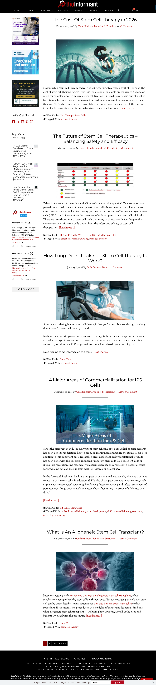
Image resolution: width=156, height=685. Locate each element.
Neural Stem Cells (95, 235)
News (31, 10)
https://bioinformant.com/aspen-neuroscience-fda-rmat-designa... (25, 270)
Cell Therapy (66, 115)
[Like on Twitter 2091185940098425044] (22, 246)
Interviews (78, 10)
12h (26, 223)
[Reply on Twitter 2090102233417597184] (14, 279)
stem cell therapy (69, 119)
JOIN (118, 682)
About (108, 10)
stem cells (137, 511)
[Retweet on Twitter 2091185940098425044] (18, 246)
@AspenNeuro (18, 275)
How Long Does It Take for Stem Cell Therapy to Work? (95, 258)
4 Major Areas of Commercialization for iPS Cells (95, 382)
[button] (78, 682)
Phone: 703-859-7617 (98, 666)
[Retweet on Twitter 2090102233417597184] (18, 279)
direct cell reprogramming (74, 239)
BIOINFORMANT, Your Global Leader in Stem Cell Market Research (90, 663)
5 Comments (127, 148)
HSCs (63, 235)
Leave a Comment (127, 392)
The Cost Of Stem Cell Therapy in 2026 (95, 19)
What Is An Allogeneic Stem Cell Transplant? (95, 532)
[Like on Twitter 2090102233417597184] (22, 279)
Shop (92, 10)
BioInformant (78, 4)
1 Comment (117, 267)
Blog (16, 10)
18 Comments (127, 26)
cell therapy (80, 511)
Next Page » (60, 643)
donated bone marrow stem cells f (113, 604)
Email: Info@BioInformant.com (65, 666)
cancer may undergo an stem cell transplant (100, 596)
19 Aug (27, 253)
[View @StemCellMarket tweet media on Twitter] (22, 242)
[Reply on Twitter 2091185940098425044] (14, 246)
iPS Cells (72, 235)
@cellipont (16, 242)
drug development (96, 511)
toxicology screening (54, 515)
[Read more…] (127, 108)
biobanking (67, 511)
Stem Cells (46, 10)
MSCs (81, 235)
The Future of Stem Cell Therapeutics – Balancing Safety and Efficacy (95, 138)
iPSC (110, 511)
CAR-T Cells (62, 10)
